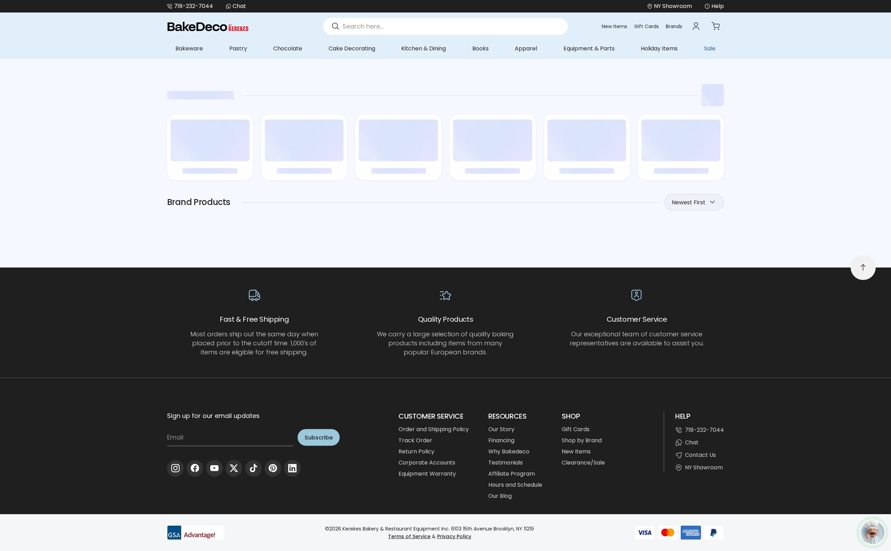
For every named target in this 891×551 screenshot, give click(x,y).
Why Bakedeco (508, 451)
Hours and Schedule (515, 485)
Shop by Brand (582, 440)
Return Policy (416, 451)
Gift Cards (646, 26)
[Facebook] (195, 468)
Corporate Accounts (427, 463)
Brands (674, 26)
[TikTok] (253, 468)
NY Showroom (704, 467)
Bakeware (189, 48)
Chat (239, 6)
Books (480, 48)
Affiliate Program (511, 474)
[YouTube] (214, 468)
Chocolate (287, 48)
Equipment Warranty (427, 474)
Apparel (526, 48)
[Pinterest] (273, 468)
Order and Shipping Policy (434, 429)
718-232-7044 (193, 6)
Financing (501, 440)
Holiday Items (659, 48)
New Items (614, 26)
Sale (710, 48)
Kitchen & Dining (423, 48)
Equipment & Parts (589, 48)
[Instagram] (175, 468)
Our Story (501, 429)
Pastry (238, 48)
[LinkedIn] (292, 468)
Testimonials (505, 463)
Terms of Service (409, 536)
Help (717, 6)
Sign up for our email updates (213, 415)
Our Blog (500, 496)
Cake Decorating (352, 48)
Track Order (415, 440)
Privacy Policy (454, 536)
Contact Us (700, 455)
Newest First (688, 202)
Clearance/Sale (583, 463)
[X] (234, 468)
